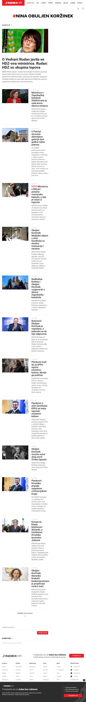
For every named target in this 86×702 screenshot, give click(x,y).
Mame (31, 679)
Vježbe (45, 676)
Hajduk (18, 673)
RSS (58, 679)
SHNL (17, 676)
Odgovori (46, 679)
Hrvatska (5, 670)
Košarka (18, 679)
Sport (50, 3)
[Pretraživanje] (82, 9)
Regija (4, 673)
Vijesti (43, 3)
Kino (58, 673)
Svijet (4, 666)
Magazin (32, 663)
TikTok (76, 676)
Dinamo (18, 670)
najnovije (6, 25)
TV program (60, 670)
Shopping (32, 666)
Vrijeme (59, 676)
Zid (37, 3)
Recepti (45, 670)
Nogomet (19, 666)
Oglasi (65, 3)
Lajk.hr (45, 673)
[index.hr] (13, 3)
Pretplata (30, 3)
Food (31, 676)
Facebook (77, 666)
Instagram (77, 673)
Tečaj (58, 666)
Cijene (72, 3)
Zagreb (4, 676)
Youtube (76, 670)
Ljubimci (32, 673)
